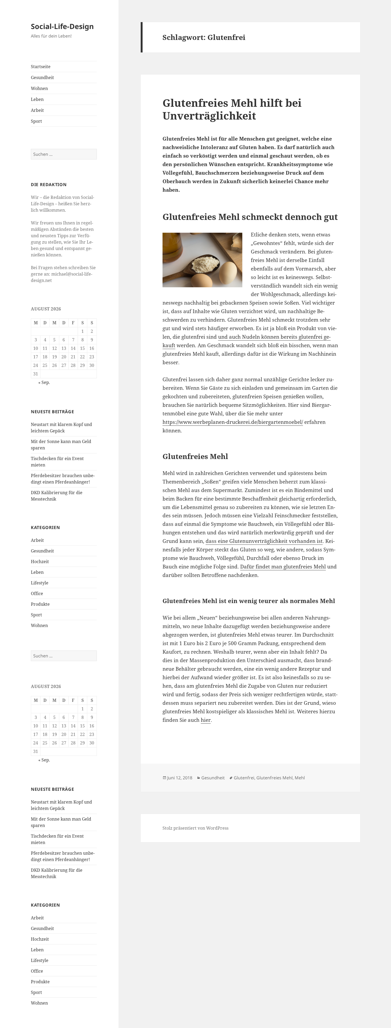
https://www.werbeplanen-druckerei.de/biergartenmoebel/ (233, 422)
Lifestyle (39, 583)
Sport (36, 121)
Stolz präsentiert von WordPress (195, 828)
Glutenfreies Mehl (274, 778)
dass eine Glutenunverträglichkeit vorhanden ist (264, 541)
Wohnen (39, 88)
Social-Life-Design (62, 26)
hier (206, 719)
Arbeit (37, 110)
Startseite (41, 66)
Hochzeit (40, 561)
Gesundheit (42, 77)
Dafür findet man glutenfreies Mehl (283, 566)
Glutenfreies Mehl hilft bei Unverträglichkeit (232, 109)
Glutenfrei (244, 778)
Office (37, 593)
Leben (37, 99)
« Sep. (44, 382)
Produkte (40, 604)
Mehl (300, 778)
